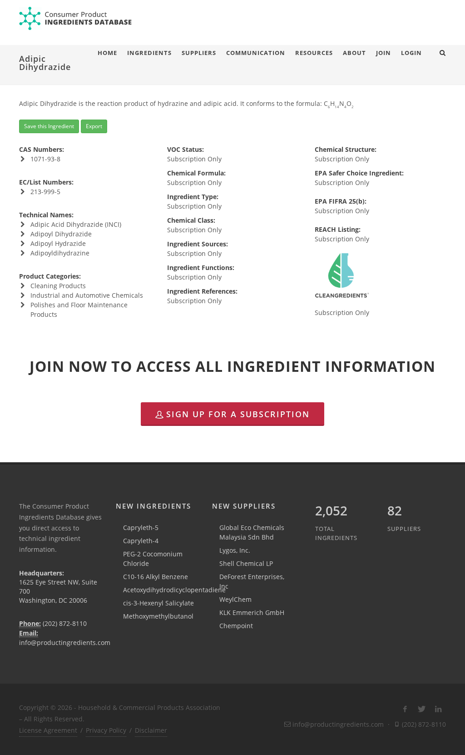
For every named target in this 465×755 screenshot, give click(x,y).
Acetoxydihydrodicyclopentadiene (174, 589)
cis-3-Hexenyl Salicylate (158, 603)
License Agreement (48, 730)
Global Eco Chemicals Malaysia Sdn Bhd (251, 532)
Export (94, 126)
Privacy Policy (106, 730)
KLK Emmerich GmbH (251, 612)
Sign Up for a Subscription (238, 414)
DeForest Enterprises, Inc (251, 581)
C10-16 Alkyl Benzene (155, 576)
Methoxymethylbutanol (158, 616)
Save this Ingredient (49, 126)
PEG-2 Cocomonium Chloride (153, 559)
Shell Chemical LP (246, 563)
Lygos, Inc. (234, 550)
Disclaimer (151, 730)
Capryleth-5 (140, 527)
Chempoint (236, 625)
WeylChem (235, 599)
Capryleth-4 (140, 540)
